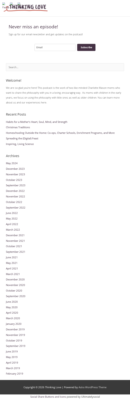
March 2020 (13, 318)
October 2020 (14, 290)
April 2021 (12, 268)
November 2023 (15, 174)
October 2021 (14, 246)
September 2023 (15, 185)
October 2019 (14, 340)
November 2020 (15, 285)
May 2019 (12, 357)
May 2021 (12, 263)
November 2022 (15, 196)
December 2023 (15, 168)
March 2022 (13, 229)
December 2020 (15, 279)
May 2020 (12, 307)
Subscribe (86, 47)
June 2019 (12, 351)
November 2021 (15, 240)
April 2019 (12, 362)
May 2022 (12, 218)
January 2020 (13, 323)
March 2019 (13, 368)
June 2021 (12, 257)
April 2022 (12, 224)
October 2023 (14, 180)
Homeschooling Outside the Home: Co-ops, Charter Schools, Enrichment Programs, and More (60, 132)
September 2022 (15, 207)
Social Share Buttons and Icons (48, 396)
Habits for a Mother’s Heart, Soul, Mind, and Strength (36, 121)
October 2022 (14, 202)
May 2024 (12, 163)
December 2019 (15, 329)
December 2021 (15, 235)
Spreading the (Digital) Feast (22, 138)
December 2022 (15, 190)
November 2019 (15, 335)
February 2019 (14, 373)
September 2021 (15, 251)
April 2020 (12, 312)
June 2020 (12, 301)
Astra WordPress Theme (92, 387)
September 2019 (15, 346)
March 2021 (13, 274)
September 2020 (15, 296)
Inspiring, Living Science (20, 144)
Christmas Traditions (18, 127)
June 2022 (12, 213)
